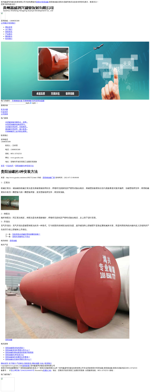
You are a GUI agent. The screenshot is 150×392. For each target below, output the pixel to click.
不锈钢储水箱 (17, 101)
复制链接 (25, 366)
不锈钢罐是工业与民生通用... (16, 131)
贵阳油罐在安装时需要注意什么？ (18, 359)
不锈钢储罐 (27, 101)
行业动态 (4, 112)
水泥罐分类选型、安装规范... (16, 127)
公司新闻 (4, 114)
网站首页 (8, 27)
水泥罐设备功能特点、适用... (16, 122)
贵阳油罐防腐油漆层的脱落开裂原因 (19, 352)
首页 (2, 166)
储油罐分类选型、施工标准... (16, 129)
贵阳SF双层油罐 (42, 2)
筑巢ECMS (47, 370)
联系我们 (11, 23)
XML (42, 363)
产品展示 (8, 34)
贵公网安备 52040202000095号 (22, 370)
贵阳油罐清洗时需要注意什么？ (17, 350)
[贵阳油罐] (67, 338)
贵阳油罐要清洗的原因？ (15, 348)
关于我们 (8, 29)
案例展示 (8, 36)
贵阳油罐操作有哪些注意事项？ (17, 357)
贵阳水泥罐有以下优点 (21, 236)
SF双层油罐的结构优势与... (15, 124)
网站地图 (35, 363)
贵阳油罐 (13, 241)
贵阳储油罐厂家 (49, 177)
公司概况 (4, 23)
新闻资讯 (8, 32)
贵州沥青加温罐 (38, 101)
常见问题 (4, 109)
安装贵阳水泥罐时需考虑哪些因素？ (26, 234)
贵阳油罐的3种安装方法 (24, 166)
